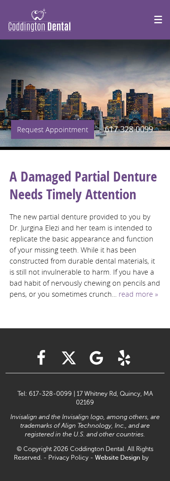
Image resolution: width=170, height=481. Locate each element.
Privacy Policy (68, 457)
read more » (138, 294)
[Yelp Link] (124, 358)
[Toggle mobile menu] (158, 19)
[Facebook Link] (41, 358)
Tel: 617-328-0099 (44, 393)
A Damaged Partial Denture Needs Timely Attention (83, 185)
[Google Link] (96, 358)
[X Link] (68, 358)
